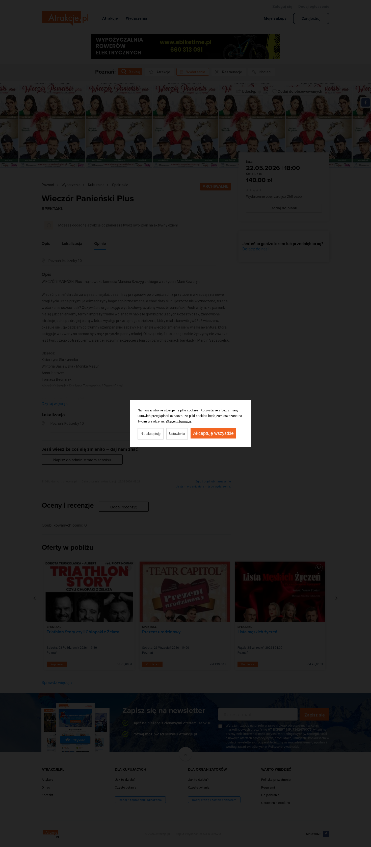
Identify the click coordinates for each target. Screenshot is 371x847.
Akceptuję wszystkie (213, 433)
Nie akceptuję (151, 434)
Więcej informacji (178, 421)
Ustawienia (177, 434)
